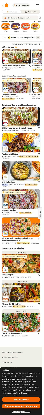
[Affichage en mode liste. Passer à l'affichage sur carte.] (40, 18)
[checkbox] (5, 27)
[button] (5, 5)
